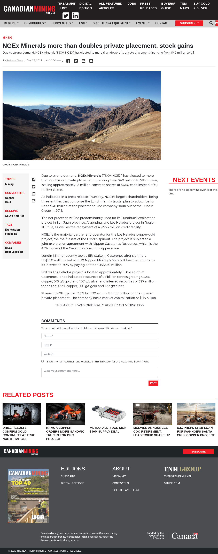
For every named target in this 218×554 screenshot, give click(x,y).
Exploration (12, 229)
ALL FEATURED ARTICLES (110, 6)
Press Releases (148, 6)
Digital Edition (85, 6)
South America (14, 215)
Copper (9, 198)
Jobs (132, 3)
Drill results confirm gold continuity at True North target (19, 433)
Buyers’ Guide (168, 6)
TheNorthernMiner (178, 476)
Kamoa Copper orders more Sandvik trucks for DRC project (65, 433)
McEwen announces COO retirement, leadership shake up (151, 431)
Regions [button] (10, 23)
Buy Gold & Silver (201, 6)
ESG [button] (82, 23)
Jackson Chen (14, 60)
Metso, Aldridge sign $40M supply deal (108, 429)
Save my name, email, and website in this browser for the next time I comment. (98, 361)
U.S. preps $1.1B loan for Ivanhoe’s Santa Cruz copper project (196, 431)
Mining (7, 37)
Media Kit (119, 476)
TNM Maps (184, 6)
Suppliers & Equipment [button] (110, 23)
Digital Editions (72, 483)
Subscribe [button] (188, 23)
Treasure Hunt (66, 6)
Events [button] (141, 23)
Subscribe (199, 451)
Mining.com (172, 483)
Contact (162, 23)
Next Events (194, 179)
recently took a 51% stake (84, 256)
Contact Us (120, 483)
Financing (11, 233)
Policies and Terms (126, 490)
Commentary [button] (61, 23)
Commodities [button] (34, 23)
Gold (8, 202)
